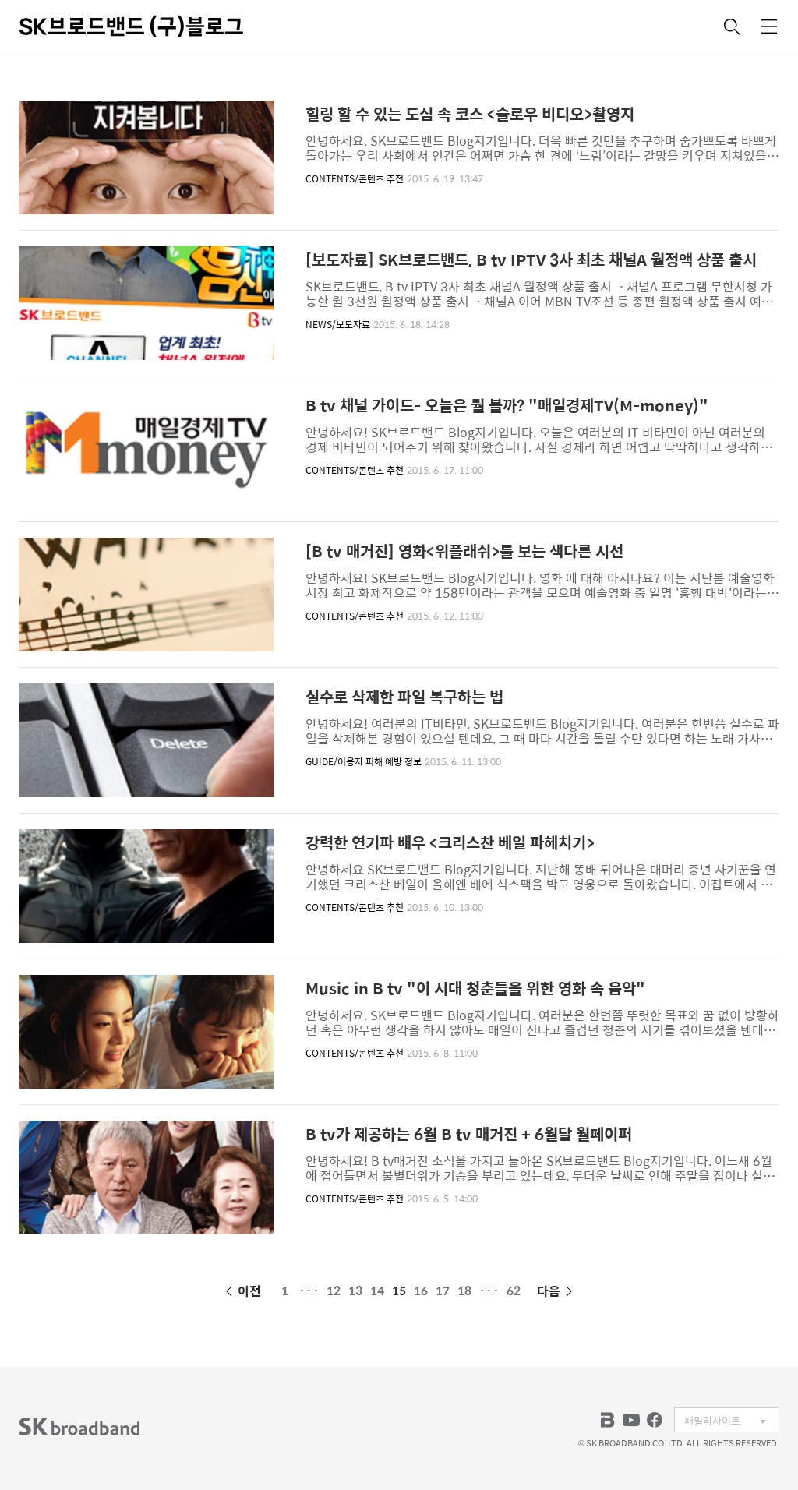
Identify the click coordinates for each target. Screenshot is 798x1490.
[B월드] (608, 1420)
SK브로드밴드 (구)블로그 (131, 26)
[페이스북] (654, 1420)
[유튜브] (631, 1420)
